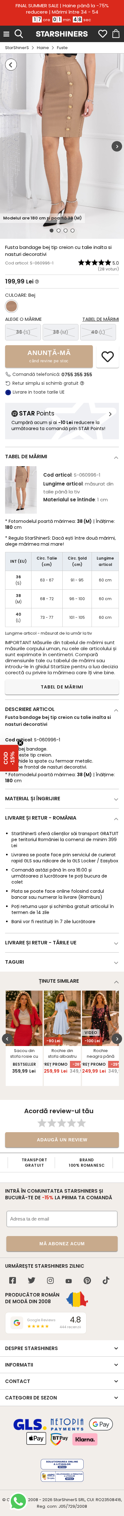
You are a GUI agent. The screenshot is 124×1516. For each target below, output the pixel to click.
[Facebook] (12, 1281)
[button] (9, 758)
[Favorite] (102, 34)
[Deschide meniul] (6, 34)
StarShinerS (17, 48)
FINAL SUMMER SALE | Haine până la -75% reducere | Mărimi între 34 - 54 (62, 9)
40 (98, 332)
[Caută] (19, 33)
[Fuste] (11, 65)
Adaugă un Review (62, 1139)
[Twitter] (31, 1281)
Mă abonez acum (62, 1243)
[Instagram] (50, 1281)
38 (60, 332)
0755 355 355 (76, 374)
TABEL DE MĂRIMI (62, 687)
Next (117, 146)
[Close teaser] (20, 743)
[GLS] (30, 1429)
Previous (7, 1039)
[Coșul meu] (115, 34)
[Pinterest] (87, 1281)
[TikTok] (106, 1281)
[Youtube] (68, 1281)
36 (23, 332)
